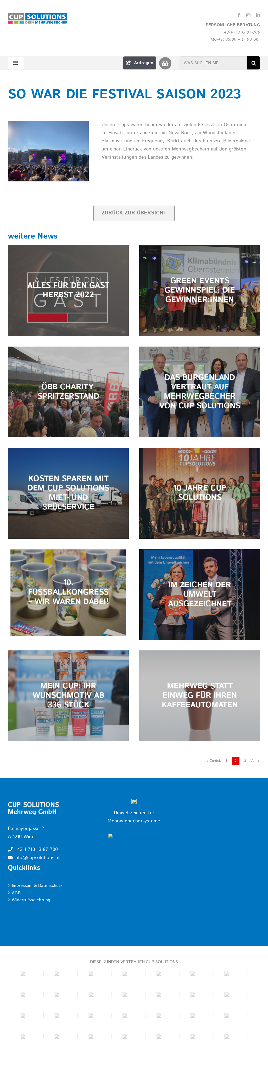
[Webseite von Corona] (66, 1020)
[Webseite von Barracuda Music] (168, 1020)
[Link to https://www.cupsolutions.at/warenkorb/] (165, 63)
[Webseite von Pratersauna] (236, 999)
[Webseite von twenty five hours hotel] (32, 978)
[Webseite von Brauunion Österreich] (100, 978)
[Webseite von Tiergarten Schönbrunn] (100, 1041)
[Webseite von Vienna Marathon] (66, 1041)
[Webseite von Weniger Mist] (168, 1041)
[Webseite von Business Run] (134, 978)
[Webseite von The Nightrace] (134, 999)
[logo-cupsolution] (37, 15)
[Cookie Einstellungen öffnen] (11, 1061)
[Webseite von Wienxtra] (236, 1041)
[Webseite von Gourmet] (202, 978)
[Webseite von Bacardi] (66, 978)
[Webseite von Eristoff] (100, 1020)
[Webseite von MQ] (100, 999)
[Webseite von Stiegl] (32, 1041)
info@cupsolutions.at (36, 857)
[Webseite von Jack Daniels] (32, 999)
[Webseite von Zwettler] (236, 1020)
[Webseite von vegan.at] (134, 1041)
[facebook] (239, 15)
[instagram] (248, 15)
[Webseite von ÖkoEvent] (32, 1020)
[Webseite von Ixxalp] (236, 978)
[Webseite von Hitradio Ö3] (168, 999)
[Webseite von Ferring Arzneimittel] (168, 978)
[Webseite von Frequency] (134, 1020)
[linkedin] (258, 15)
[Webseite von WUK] (202, 1041)
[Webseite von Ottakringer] (202, 999)
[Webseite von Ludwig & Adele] (66, 999)
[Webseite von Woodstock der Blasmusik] (202, 1020)
